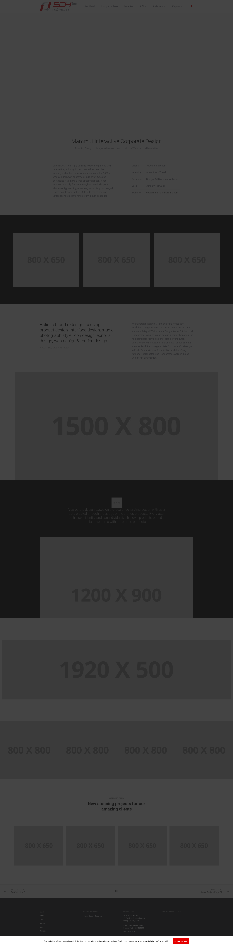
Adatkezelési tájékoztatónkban (151, 941)
